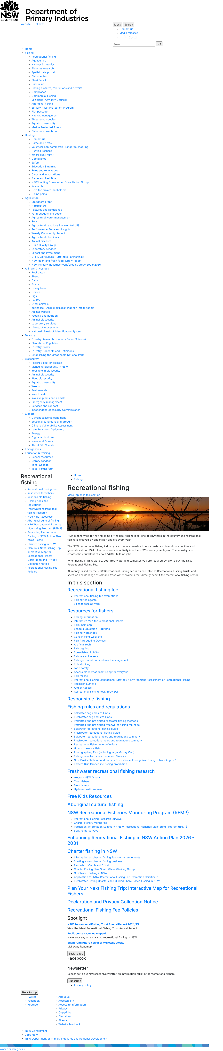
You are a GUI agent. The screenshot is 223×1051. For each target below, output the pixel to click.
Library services (41, 460)
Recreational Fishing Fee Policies (102, 910)
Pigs (34, 296)
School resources (42, 457)
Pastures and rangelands (47, 209)
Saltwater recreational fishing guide (96, 728)
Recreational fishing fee (41, 489)
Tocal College (40, 464)
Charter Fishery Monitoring (90, 822)
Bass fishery (81, 785)
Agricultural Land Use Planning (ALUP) (55, 225)
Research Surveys (85, 683)
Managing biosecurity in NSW (50, 366)
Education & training (44, 166)
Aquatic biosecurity (44, 123)
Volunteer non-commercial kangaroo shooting (60, 146)
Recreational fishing (44, 56)
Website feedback (69, 1024)
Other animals (40, 303)
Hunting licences (42, 150)
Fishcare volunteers (86, 656)
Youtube (32, 1004)
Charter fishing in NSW (41, 544)
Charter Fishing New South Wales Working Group (104, 869)
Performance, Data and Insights (51, 229)
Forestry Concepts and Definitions (53, 351)
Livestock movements (45, 327)
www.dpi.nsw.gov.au (12, 1049)
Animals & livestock (37, 268)
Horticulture (39, 205)
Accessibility (66, 1000)
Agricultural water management (51, 217)
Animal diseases (41, 241)
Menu (117, 24)
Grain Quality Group (44, 245)
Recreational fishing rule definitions (95, 744)
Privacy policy (82, 985)
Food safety (81, 668)
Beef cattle (38, 272)
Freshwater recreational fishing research (111, 771)
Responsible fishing (39, 497)
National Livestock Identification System (56, 331)
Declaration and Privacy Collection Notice (112, 901)
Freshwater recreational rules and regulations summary (108, 740)
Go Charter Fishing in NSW (90, 873)
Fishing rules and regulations (98, 707)
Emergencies (33, 449)
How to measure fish (87, 748)
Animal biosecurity (43, 319)
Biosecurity (32, 358)
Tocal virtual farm (42, 468)
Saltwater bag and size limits (92, 713)
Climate (29, 413)
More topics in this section (83, 494)
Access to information (72, 1004)
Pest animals (39, 390)
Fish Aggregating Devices (90, 640)
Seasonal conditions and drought (52, 421)
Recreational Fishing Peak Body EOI (96, 691)
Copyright (64, 1012)
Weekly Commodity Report (48, 233)
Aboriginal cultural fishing (43, 520)
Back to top (76, 953)
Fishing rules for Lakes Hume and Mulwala (100, 756)
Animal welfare (41, 311)
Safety (36, 162)
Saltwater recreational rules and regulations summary (107, 736)
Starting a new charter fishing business (98, 861)
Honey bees (39, 288)
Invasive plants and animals (48, 398)
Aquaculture (39, 60)
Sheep (35, 276)
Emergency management (47, 402)
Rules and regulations (45, 170)
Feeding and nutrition (45, 315)
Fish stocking (82, 664)
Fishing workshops (85, 632)
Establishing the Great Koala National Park (58, 354)
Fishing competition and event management (101, 660)
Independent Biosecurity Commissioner (56, 409)
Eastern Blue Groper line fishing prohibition (100, 764)
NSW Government (36, 1030)
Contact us (126, 29)
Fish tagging (81, 648)
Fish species (39, 76)
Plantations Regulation (45, 343)
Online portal (40, 194)
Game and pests (42, 143)
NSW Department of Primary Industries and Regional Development (66, 1038)
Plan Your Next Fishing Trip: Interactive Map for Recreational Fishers (44, 551)
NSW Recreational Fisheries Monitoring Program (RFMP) (128, 812)
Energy (36, 433)
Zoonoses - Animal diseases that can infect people (63, 307)
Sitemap (63, 1020)
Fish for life (81, 676)
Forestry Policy (41, 347)
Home (28, 48)
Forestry (30, 335)
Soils (34, 221)
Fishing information (86, 617)
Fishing (29, 52)
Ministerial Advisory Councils (49, 99)
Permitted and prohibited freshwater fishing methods (107, 724)
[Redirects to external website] (128, 36)
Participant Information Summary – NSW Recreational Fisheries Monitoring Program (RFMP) (130, 826)
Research (37, 186)
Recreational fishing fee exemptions (96, 596)
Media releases (128, 33)
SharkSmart (39, 80)
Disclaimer (64, 1016)
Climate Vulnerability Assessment (52, 425)
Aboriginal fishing (42, 103)
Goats (35, 284)
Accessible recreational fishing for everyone (101, 672)
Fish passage (40, 111)
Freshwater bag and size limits (93, 717)
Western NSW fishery (87, 777)
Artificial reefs (82, 644)
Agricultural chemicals (45, 237)
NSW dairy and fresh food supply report (56, 260)
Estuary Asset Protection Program (53, 107)
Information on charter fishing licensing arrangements (107, 857)
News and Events (42, 441)
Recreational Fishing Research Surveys (97, 818)
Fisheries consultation (45, 131)
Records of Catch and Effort (91, 865)
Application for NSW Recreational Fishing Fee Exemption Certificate (116, 877)
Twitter (31, 996)
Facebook (33, 1000)
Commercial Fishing (44, 95)
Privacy (63, 1008)
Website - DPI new (32, 24)
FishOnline (38, 84)
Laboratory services (44, 249)
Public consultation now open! (86, 933)
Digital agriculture (43, 437)
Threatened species (44, 119)
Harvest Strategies (43, 64)
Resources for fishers (40, 493)
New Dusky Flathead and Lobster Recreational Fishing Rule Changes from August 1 (125, 760)
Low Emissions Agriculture (48, 429)
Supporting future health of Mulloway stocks (95, 942)
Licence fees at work (87, 603)
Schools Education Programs (92, 628)
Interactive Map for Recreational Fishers (98, 621)
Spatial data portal (43, 72)
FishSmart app (83, 624)
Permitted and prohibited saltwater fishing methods (106, 720)
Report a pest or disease (47, 362)
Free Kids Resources (40, 516)
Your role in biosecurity (46, 370)
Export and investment (46, 252)
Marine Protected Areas (46, 127)
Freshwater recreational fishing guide (97, 732)
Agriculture (32, 198)
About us (64, 996)
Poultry (36, 300)
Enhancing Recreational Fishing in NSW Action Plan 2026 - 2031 (44, 536)
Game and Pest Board (45, 178)
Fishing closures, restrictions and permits (57, 88)
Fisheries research (43, 68)
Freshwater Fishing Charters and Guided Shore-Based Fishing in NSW (117, 881)
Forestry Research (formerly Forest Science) (59, 339)
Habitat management (44, 115)
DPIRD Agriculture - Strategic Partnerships (58, 256)
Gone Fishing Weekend (88, 636)
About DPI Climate (43, 445)
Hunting (30, 135)
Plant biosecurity (42, 378)
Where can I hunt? (43, 154)
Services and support (45, 406)
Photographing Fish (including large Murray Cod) (104, 752)
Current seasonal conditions (49, 417)
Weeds (36, 386)
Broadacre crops (42, 201)
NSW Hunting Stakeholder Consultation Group (60, 182)
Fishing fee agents (85, 599)
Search (128, 24)
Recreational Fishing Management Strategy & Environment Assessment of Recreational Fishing (132, 679)
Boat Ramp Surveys (86, 830)
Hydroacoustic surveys (88, 789)
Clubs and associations (46, 174)
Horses (36, 292)
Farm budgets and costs (47, 213)
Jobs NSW (31, 1034)
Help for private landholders (49, 190)
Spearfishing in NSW (86, 652)
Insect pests (39, 394)
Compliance (39, 92)
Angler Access (83, 687)
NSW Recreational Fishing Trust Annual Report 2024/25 (103, 924)
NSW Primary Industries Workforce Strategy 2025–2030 (66, 264)
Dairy (35, 280)
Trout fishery (82, 781)
